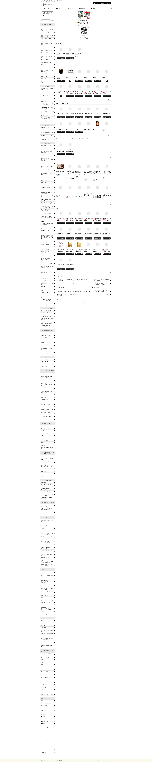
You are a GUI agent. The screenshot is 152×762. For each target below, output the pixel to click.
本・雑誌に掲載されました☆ (83, 20)
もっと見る (108, 61)
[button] (106, 8)
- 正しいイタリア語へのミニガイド (47, 727)
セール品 (42, 15)
